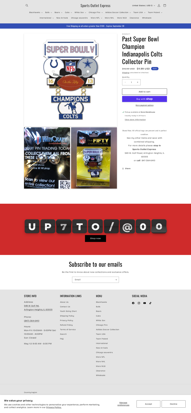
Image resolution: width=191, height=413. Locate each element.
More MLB (101, 366)
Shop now (95, 238)
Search (63, 334)
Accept (148, 404)
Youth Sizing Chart (68, 311)
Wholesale (100, 375)
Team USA (101, 334)
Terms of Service (68, 329)
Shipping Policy (67, 316)
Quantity (125, 77)
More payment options (144, 105)
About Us (64, 302)
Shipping (125, 72)
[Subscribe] (116, 280)
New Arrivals (102, 348)
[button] (27, 5)
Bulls (98, 307)
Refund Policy (66, 325)
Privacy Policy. (54, 407)
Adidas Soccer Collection (107, 329)
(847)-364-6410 (31, 320)
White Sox (100, 320)
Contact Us (65, 307)
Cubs (98, 316)
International (102, 343)
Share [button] (128, 168)
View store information (135, 120)
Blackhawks (101, 302)
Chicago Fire (101, 325)
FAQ (62, 339)
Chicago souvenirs (104, 352)
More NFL (100, 357)
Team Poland (102, 339)
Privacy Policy (66, 320)
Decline (173, 404)
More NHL (100, 361)
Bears (98, 311)
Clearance (100, 371)
